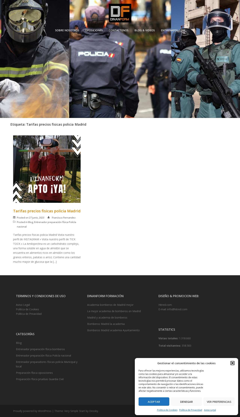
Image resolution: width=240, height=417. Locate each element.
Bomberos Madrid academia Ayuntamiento (113, 330)
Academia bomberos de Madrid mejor (110, 305)
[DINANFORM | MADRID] (120, 14)
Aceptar (154, 402)
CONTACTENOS (118, 30)
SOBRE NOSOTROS (67, 30)
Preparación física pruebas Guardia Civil (40, 379)
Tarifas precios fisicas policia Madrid (47, 210)
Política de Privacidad (190, 410)
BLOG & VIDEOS (144, 30)
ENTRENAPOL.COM (173, 30)
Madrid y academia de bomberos (107, 317)
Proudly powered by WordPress (32, 411)
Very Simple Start (74, 411)
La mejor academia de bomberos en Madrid (114, 311)
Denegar (186, 402)
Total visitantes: (170, 345)
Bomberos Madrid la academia (106, 324)
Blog (30, 222)
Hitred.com (165, 305)
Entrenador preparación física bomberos (40, 349)
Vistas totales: (168, 338)
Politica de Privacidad (29, 314)
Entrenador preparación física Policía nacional (43, 355)
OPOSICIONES (94, 30)
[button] (232, 363)
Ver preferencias (219, 402)
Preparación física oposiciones (34, 372)
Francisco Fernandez (64, 217)
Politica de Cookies (167, 410)
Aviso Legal (210, 410)
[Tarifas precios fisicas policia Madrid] (47, 169)
